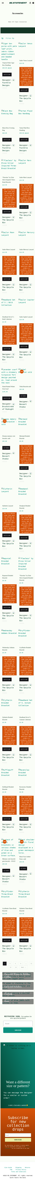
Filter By (9, 38)
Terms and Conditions (18, 1171)
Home (9, 21)
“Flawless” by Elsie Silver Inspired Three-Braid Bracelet (8, 180)
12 (10, 967)
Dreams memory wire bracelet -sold (8, 437)
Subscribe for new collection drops (18, 1123)
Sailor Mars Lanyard (25, 177)
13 (16, 967)
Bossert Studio (23, 405)
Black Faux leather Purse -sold (25, 858)
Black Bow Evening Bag (8, 129)
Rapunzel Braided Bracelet (7, 577)
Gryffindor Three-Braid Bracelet (9, 910)
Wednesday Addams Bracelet (8, 649)
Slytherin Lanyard (7, 506)
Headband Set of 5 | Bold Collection (8, 318)
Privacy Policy (21, 1169)
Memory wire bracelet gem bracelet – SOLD (8, 860)
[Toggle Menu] (3, 3)
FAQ (11, 1169)
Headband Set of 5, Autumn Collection (25, 718)
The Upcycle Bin (25, 99)
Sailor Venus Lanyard (25, 60)
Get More (23, 396)
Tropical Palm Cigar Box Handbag (8, 64)
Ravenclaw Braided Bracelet (25, 788)
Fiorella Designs (6, 84)
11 (31, 963)
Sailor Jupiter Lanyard (25, 317)
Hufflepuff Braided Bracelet (8, 788)
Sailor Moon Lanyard (8, 249)
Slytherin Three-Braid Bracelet (25, 910)
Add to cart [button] (7, 74)
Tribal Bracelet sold (25, 386)
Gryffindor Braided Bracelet (25, 649)
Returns (27, 1167)
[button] (18, 29)
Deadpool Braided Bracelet (24, 507)
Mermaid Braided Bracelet (24, 437)
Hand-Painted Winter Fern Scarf (8, 388)
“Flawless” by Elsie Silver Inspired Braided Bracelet (26, 578)
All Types (15, 21)
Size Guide (8, 1167)
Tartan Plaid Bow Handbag (24, 129)
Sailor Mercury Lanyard (26, 249)
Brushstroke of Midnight (8, 407)
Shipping (18, 1167)
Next (22, 967)
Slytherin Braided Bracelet (7, 718)
